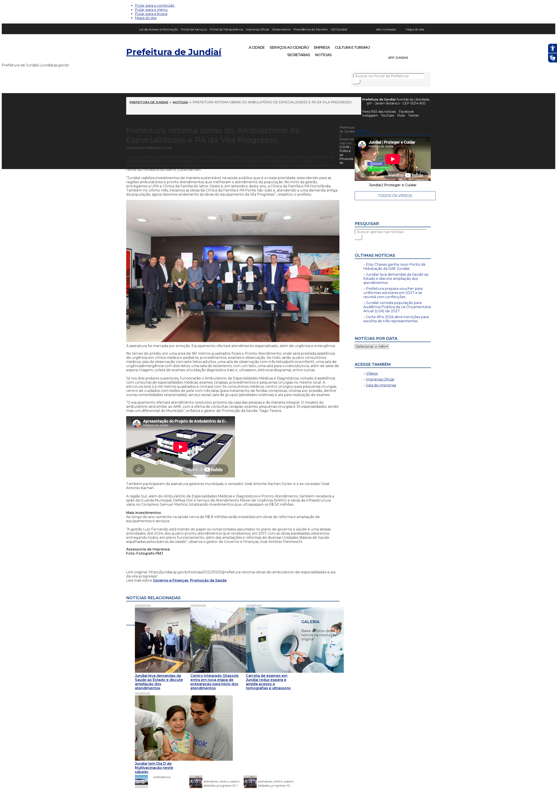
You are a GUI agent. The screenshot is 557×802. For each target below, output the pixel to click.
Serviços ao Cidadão (289, 47)
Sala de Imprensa (381, 385)
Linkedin (413, 46)
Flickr (420, 46)
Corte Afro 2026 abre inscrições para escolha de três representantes (396, 319)
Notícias (323, 55)
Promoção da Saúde (208, 580)
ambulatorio (160, 777)
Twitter (413, 115)
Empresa (322, 47)
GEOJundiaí (339, 29)
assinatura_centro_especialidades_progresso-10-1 (221, 781)
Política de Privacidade (346, 157)
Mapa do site (146, 18)
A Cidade (257, 47)
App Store (412, 57)
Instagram (391, 46)
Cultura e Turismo (352, 47)
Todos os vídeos (395, 196)
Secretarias (298, 55)
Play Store (420, 57)
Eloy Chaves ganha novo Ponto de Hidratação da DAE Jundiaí (394, 266)
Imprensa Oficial (257, 29)
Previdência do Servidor (311, 29)
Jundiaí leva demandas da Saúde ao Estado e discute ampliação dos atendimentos (395, 278)
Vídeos (372, 373)
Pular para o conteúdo (154, 5)
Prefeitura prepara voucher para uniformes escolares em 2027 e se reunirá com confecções (393, 293)
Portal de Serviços (194, 29)
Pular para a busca (151, 14)
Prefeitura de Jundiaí (173, 52)
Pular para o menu (151, 10)
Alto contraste (386, 29)
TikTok (398, 46)
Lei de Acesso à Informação (158, 29)
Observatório (281, 29)
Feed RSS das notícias (379, 112)
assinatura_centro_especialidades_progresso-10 (276, 781)
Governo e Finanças (170, 580)
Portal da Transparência (226, 29)
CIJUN (344, 147)
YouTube (406, 46)
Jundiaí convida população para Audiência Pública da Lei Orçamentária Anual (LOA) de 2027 (397, 307)
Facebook (406, 112)
